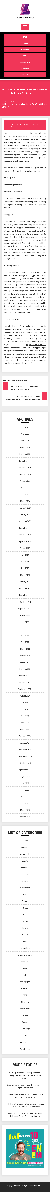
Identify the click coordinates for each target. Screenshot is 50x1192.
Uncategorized (25, 1042)
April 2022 (25, 642)
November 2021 (25, 675)
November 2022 (25, 595)
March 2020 (25, 810)
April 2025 (25, 440)
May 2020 (25, 796)
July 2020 (25, 783)
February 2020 (25, 816)
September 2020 (25, 769)
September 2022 (25, 608)
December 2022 (25, 588)
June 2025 (25, 427)
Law (25, 968)
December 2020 (25, 749)
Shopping (25, 43)
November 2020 (25, 756)
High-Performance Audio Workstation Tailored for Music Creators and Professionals (25, 1105)
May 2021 (25, 716)
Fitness (25, 907)
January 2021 (25, 742)
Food (25, 914)
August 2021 (25, 695)
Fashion (25, 894)
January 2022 (25, 662)
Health (25, 36)
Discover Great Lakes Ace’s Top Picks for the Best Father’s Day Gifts (25, 1096)
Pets (25, 975)
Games (25, 921)
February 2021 (25, 736)
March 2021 (25, 729)
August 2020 (25, 776)
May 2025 (25, 433)
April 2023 (25, 568)
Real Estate (25, 62)
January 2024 (25, 514)
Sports (25, 74)
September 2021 (25, 689)
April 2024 (25, 494)
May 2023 (25, 561)
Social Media (25, 1008)
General (25, 928)
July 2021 (25, 702)
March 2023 (25, 575)
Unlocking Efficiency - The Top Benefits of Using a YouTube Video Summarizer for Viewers (25, 1075)
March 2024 (25, 501)
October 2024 (25, 467)
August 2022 (25, 615)
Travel (25, 1035)
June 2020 (25, 789)
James (10, 124)
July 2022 (25, 622)
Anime (25, 840)
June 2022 (25, 628)
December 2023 (25, 521)
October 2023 (25, 534)
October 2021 (25, 682)
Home (25, 941)
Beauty (25, 860)
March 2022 (25, 648)
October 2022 (25, 601)
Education (25, 880)
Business (25, 49)
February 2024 (25, 507)
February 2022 (25, 655)
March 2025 (25, 447)
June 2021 (25, 709)
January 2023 (25, 581)
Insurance (25, 961)
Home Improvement (25, 954)
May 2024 (25, 487)
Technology (25, 68)
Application (25, 847)
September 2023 (25, 541)
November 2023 (25, 527)
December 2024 (25, 454)
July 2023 (25, 554)
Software (25, 1015)
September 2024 (25, 474)
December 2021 (25, 669)
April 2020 (25, 803)
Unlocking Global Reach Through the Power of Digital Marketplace (25, 1086)
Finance (25, 55)
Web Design (25, 1048)
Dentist (25, 874)
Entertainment (25, 887)
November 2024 (25, 460)
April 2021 (25, 722)
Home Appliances (25, 948)
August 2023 (25, 548)
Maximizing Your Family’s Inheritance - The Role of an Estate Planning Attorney (25, 1115)
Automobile (25, 854)
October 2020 (25, 763)
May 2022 (25, 635)
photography (25, 981)
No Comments (14, 127)
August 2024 (25, 480)
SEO (25, 995)
